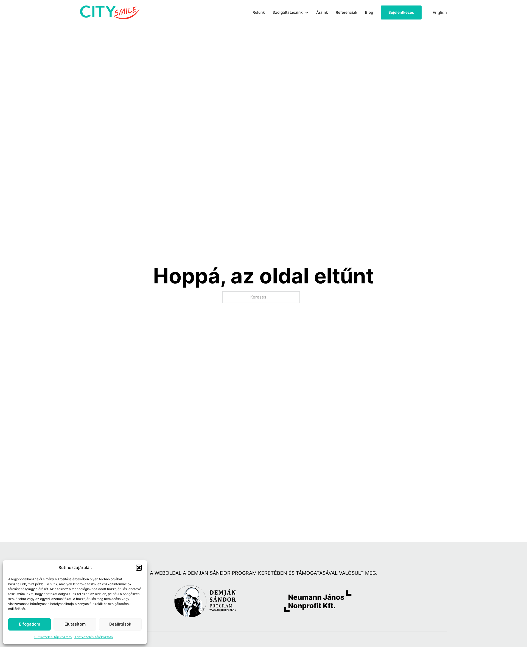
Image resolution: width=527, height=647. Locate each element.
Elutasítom (75, 624)
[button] (139, 567)
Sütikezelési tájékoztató (53, 637)
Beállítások (120, 624)
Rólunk (259, 12)
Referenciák (346, 12)
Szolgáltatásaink (288, 12)
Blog (369, 12)
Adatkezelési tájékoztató (93, 637)
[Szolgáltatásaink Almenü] (307, 13)
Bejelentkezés (401, 12)
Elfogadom (29, 624)
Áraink (322, 12)
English (440, 12)
